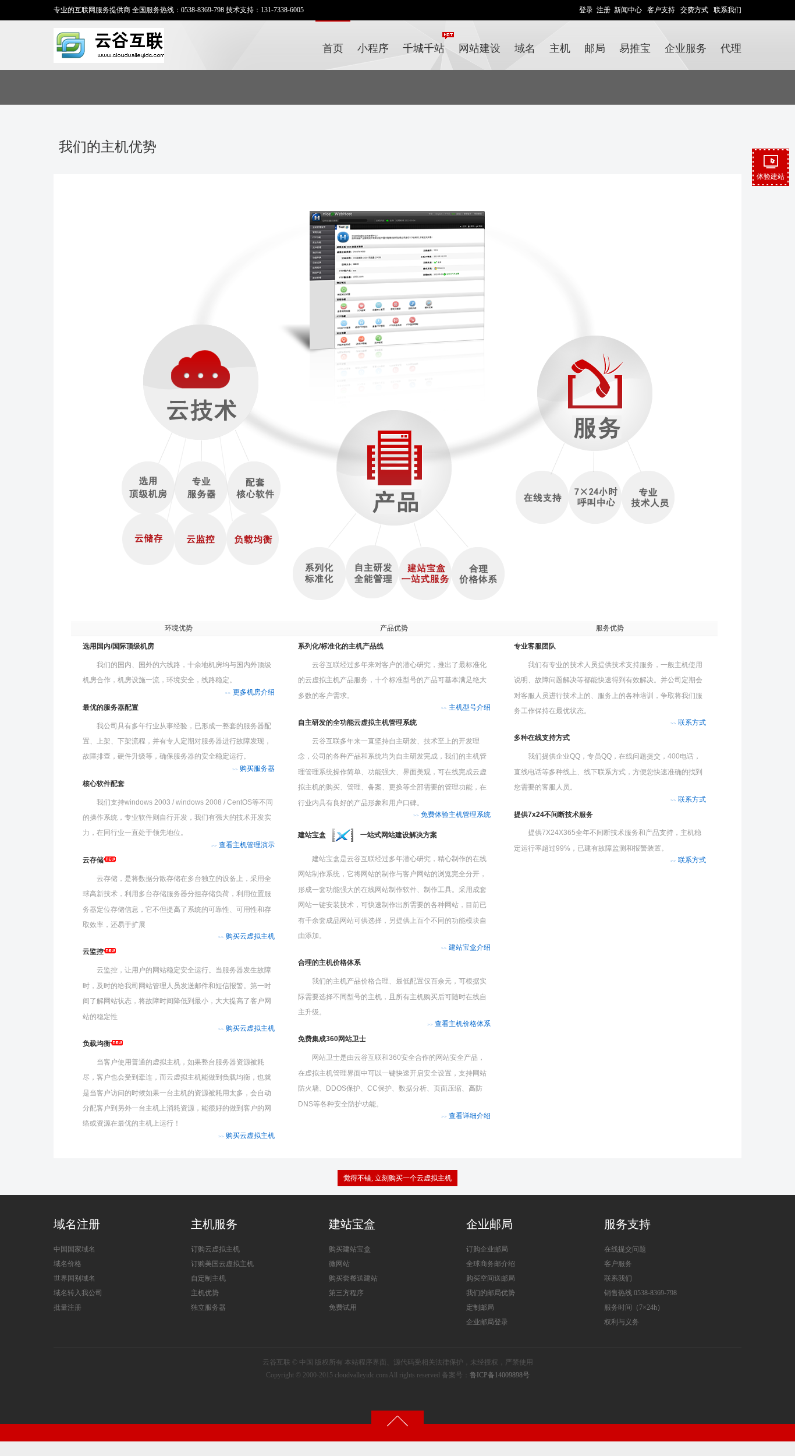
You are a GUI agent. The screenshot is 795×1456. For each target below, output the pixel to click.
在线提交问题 (625, 1249)
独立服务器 (208, 1307)
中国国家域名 (74, 1249)
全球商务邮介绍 (490, 1264)
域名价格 (67, 1264)
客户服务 (618, 1264)
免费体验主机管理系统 (452, 814)
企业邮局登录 (487, 1322)
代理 (731, 48)
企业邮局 (489, 1224)
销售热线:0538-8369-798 (640, 1293)
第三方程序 (346, 1293)
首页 (332, 48)
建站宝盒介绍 (466, 947)
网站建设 (480, 48)
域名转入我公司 (78, 1293)
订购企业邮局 (487, 1249)
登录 (586, 10)
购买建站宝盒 (350, 1249)
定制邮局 (480, 1307)
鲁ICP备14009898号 (500, 1375)
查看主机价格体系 (459, 1024)
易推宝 (635, 48)
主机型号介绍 (466, 707)
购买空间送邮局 (490, 1278)
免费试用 (343, 1307)
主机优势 (205, 1293)
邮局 (594, 48)
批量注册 (67, 1307)
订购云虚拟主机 (215, 1249)
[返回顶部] (397, 1420)
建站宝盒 (352, 1224)
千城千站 (424, 48)
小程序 (373, 48)
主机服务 (214, 1224)
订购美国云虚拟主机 (222, 1264)
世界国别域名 (74, 1278)
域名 (524, 48)
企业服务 (686, 48)
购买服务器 (253, 768)
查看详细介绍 (466, 1116)
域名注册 (77, 1224)
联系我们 (727, 10)
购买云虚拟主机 (246, 936)
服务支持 (627, 1224)
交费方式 (694, 10)
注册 (604, 10)
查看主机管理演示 (243, 845)
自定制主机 (208, 1278)
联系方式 (688, 722)
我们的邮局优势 (490, 1293)
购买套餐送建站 (353, 1278)
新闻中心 (628, 10)
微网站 (339, 1264)
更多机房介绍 (250, 692)
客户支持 (661, 10)
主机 (559, 48)
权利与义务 (621, 1322)
